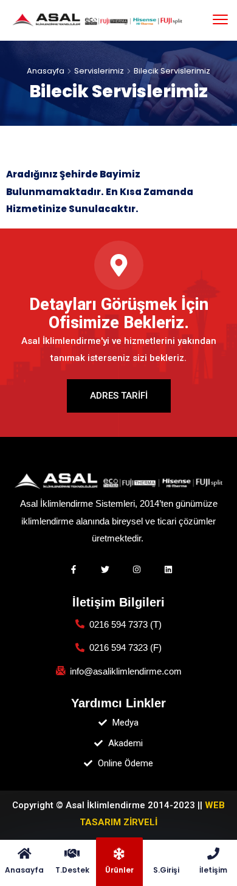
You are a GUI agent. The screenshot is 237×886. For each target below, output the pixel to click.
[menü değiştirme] (220, 19)
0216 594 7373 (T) (125, 624)
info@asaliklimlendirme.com (126, 671)
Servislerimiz (99, 71)
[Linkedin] (168, 569)
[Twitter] (105, 569)
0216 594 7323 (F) (125, 647)
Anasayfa (45, 71)
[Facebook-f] (73, 569)
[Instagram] (136, 569)
